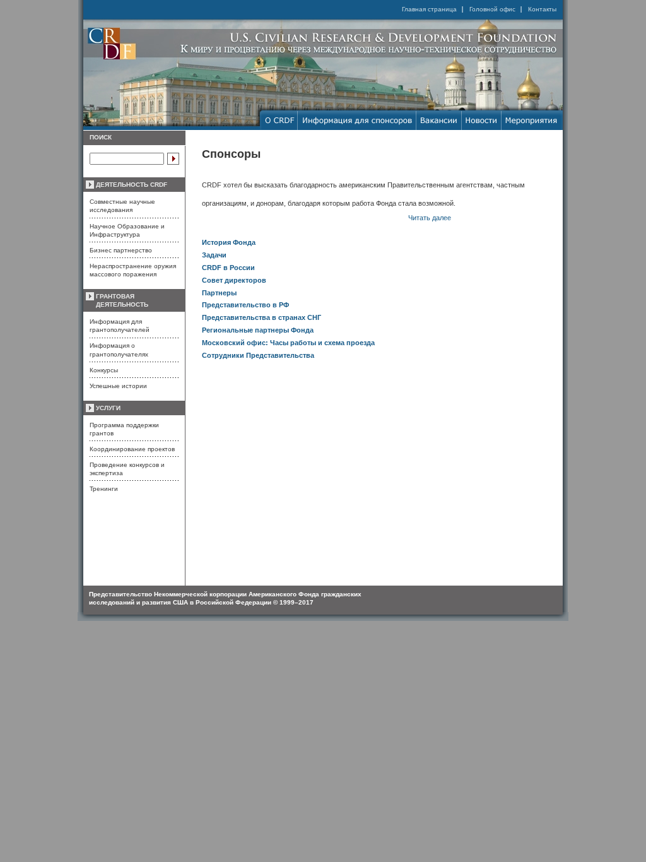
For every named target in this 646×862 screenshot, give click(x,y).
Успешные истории (118, 385)
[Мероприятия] (532, 120)
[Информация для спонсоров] (357, 120)
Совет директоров (234, 280)
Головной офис (492, 9)
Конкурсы (104, 370)
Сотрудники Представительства (258, 355)
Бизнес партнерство (121, 250)
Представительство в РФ (245, 305)
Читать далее (429, 217)
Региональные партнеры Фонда (258, 330)
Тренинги (104, 488)
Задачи (214, 255)
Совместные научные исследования (122, 205)
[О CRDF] (279, 120)
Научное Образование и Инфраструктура (127, 230)
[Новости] (482, 120)
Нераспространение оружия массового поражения (133, 270)
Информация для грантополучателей (120, 325)
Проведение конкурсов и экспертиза (127, 468)
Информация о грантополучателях (119, 349)
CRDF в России (228, 267)
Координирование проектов (132, 449)
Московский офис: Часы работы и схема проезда (288, 342)
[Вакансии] (439, 120)
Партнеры (219, 293)
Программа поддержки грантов (124, 429)
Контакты (542, 9)
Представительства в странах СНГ (261, 317)
